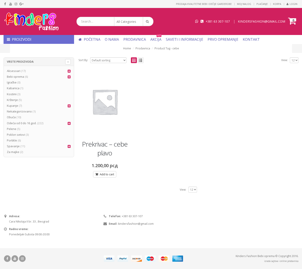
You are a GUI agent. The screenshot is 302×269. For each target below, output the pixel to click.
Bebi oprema (15, 77)
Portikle (12, 140)
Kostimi (12, 94)
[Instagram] (16, 4)
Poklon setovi (16, 135)
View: (284, 60)
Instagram (22, 258)
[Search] (148, 21)
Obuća (11, 117)
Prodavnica (134, 39)
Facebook (7, 258)
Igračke (12, 82)
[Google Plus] (21, 4)
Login (293, 4)
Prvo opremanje (223, 39)
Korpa (277, 4)
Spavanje (13, 146)
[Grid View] (134, 60)
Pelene (11, 129)
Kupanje (12, 106)
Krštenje (12, 100)
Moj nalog (244, 4)
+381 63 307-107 (218, 21)
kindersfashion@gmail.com (136, 224)
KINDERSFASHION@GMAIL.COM (261, 21)
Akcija (155, 39)
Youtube (14, 258)
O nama (112, 39)
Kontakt (251, 39)
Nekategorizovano (19, 111)
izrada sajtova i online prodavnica (281, 261)
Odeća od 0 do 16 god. (21, 123)
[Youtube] (10, 4)
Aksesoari (13, 71)
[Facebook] (5, 4)
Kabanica (13, 88)
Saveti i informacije (184, 39)
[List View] (141, 60)
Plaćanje (262, 4)
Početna (91, 39)
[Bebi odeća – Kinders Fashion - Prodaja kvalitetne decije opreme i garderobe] (31, 21)
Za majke (13, 152)
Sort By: (83, 60)
